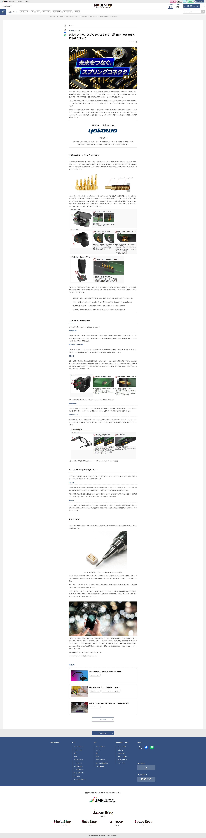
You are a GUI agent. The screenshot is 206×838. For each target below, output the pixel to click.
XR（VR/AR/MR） (67, 11)
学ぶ (3, 12)
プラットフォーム (24, 11)
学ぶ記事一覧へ (103, 733)
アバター (98, 750)
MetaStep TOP (54, 16)
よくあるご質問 (122, 746)
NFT (32, 11)
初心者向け (77, 11)
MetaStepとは (55, 742)
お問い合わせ (121, 753)
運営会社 (120, 750)
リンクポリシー (122, 763)
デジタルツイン (46, 11)
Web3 (38, 11)
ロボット (190, 1)
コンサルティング (78, 769)
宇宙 (179, 1)
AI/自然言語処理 (56, 11)
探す (95, 742)
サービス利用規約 (122, 756)
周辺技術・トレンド (74, 31)
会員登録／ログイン (193, 6)
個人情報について (122, 760)
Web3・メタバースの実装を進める (69, 16)
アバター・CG (77, 750)
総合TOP (172, 1)
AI (183, 1)
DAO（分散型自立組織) (102, 763)
